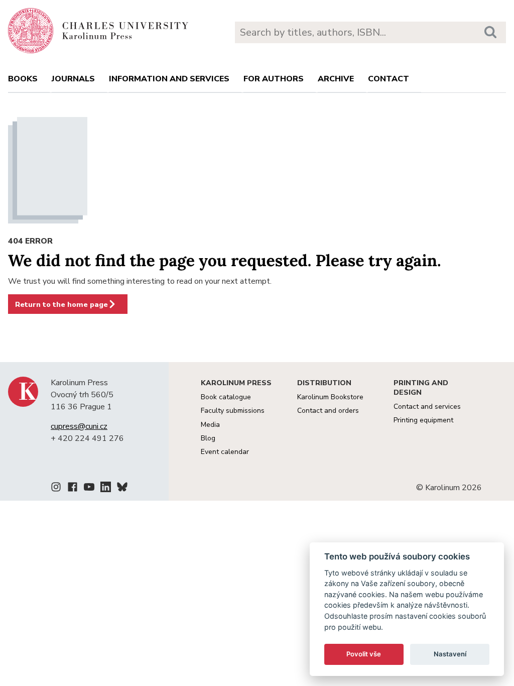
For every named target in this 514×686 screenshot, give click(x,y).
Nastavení (450, 654)
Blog (208, 438)
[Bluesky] (122, 489)
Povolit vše (363, 654)
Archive (336, 78)
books (23, 78)
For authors (273, 78)
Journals (73, 78)
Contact (388, 78)
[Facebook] (72, 489)
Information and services (169, 78)
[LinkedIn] (105, 489)
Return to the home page (61, 304)
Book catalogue (226, 397)
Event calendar (225, 451)
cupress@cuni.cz (79, 426)
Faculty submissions (233, 410)
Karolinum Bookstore (330, 397)
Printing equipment (423, 420)
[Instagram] (56, 489)
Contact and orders (328, 410)
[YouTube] (89, 489)
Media (210, 424)
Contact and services (427, 406)
